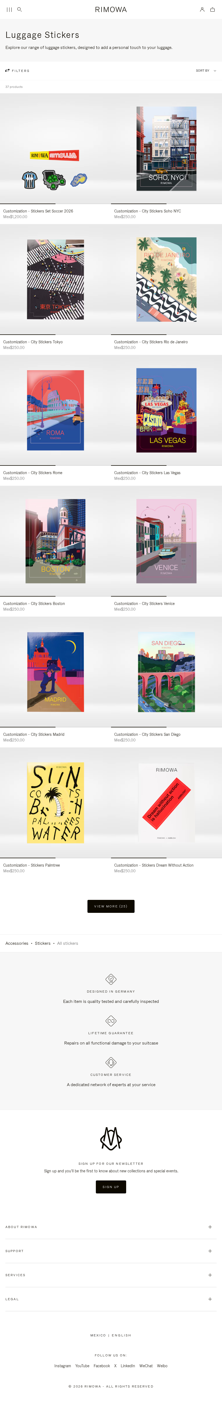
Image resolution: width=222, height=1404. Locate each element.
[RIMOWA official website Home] (111, 9)
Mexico (99, 1335)
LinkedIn (128, 1365)
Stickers (43, 943)
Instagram (62, 1365)
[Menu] (9, 10)
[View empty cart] (212, 9)
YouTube (82, 1365)
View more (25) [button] (111, 906)
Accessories (16, 943)
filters (20, 71)
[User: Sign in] (202, 9)
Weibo (162, 1365)
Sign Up (111, 1187)
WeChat (146, 1366)
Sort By (202, 71)
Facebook (102, 1365)
